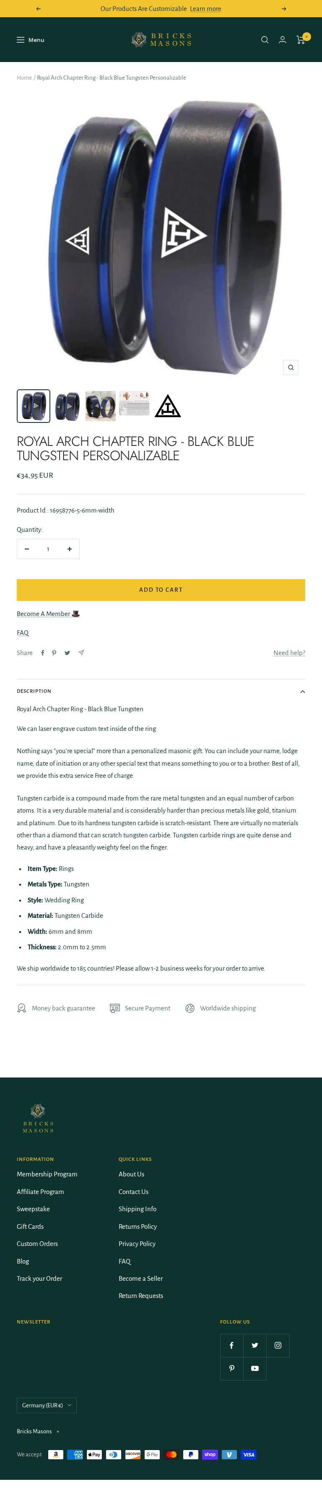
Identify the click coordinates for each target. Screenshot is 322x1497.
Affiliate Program (40, 1191)
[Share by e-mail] (81, 652)
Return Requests (141, 1295)
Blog (23, 1261)
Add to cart (161, 590)
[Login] (282, 39)
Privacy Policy (137, 1243)
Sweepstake (33, 1208)
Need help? (289, 652)
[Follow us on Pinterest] (231, 1368)
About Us (131, 1174)
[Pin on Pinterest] (54, 653)
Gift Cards (30, 1226)
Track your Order (39, 1278)
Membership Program (47, 1174)
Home (24, 78)
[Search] (265, 40)
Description (34, 691)
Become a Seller (141, 1278)
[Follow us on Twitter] (254, 1345)
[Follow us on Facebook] (231, 1345)
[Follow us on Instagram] (277, 1345)
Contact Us (133, 1191)
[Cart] (300, 40)
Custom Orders (37, 1243)
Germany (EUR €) (42, 1405)
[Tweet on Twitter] (67, 653)
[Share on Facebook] (42, 653)
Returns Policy (138, 1226)
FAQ (23, 632)
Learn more (205, 8)
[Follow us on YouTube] (254, 1368)
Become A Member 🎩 (48, 613)
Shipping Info (137, 1208)
